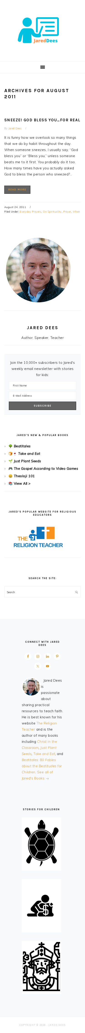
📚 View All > (19, 483)
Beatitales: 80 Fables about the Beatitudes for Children (42, 766)
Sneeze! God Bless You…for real (42, 120)
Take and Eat (28, 453)
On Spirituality (52, 211)
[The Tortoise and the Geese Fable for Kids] (41, 866)
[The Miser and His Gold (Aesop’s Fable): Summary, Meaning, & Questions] (41, 928)
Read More (17, 189)
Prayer (67, 211)
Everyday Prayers (30, 211)
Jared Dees (42, 29)
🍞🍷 (12, 453)
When (76, 211)
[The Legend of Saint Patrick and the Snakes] (41, 990)
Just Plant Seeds (27, 461)
